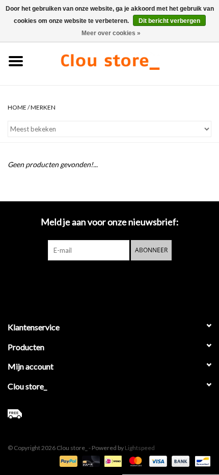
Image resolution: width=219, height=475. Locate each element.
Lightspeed (140, 448)
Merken (43, 107)
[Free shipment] (109, 413)
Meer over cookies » (111, 33)
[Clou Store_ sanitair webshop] (125, 60)
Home (17, 107)
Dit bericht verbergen (169, 20)
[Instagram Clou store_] (136, 281)
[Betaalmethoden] (67, 460)
